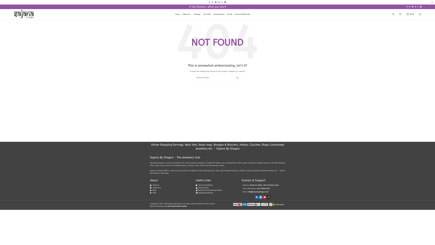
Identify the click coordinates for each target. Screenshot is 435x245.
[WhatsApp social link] (418, 6)
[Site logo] (24, 14)
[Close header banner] (432, 2)
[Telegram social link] (420, 6)
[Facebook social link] (407, 6)
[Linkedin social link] (415, 6)
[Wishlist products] (400, 14)
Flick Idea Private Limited (177, 206)
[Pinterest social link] (412, 6)
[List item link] (263, 188)
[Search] (393, 14)
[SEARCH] (237, 77)
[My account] (420, 14)
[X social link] (409, 6)
